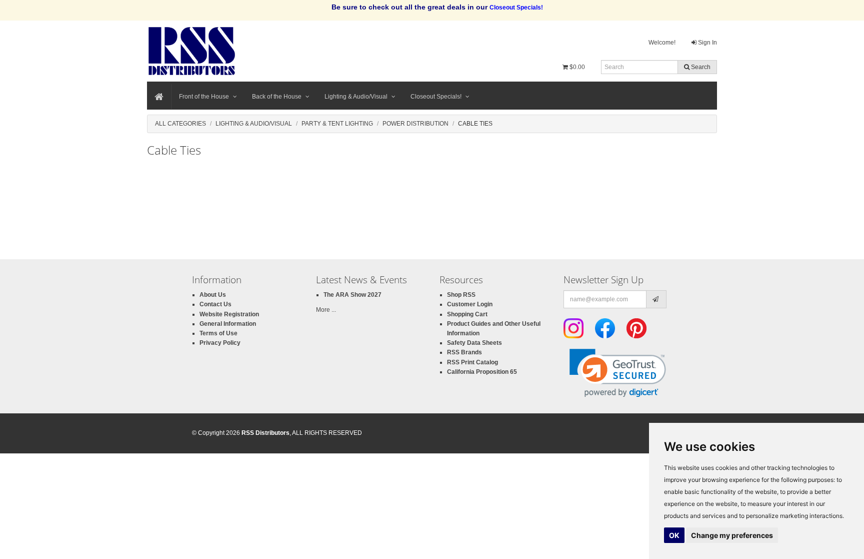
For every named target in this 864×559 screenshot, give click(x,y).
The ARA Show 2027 (353, 294)
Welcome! (662, 42)
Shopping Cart (467, 314)
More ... (326, 309)
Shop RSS (461, 294)
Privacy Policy (220, 342)
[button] (618, 373)
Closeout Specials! (436, 96)
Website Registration (229, 314)
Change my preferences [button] (732, 535)
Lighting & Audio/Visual (356, 96)
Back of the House (277, 96)
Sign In (706, 42)
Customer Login (469, 304)
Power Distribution (415, 123)
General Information (228, 323)
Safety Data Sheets (474, 342)
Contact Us (216, 304)
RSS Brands (464, 352)
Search (700, 67)
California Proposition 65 (482, 371)
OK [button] (674, 535)
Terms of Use (219, 333)
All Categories (180, 123)
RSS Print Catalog (472, 362)
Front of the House (204, 96)
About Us (213, 294)
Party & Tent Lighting (337, 123)
